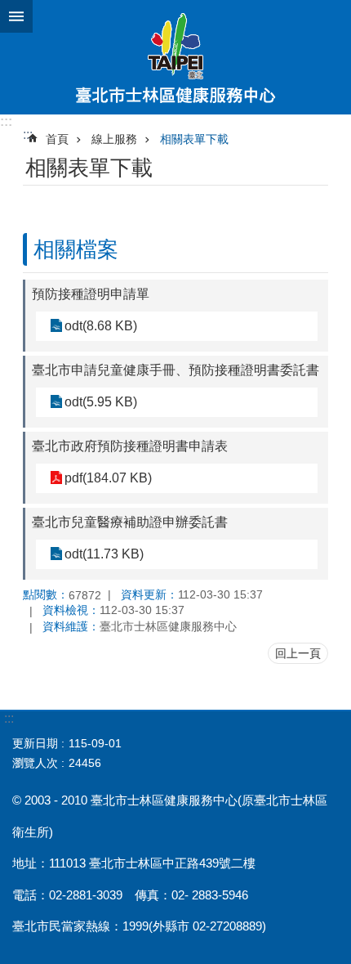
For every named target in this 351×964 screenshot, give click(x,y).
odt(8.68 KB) (100, 326)
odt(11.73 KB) (104, 554)
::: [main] (28, 134)
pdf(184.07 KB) (108, 478)
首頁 (57, 139)
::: (6, 121)
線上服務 (114, 139)
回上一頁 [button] (298, 653)
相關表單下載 (194, 139)
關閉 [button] (16, 16)
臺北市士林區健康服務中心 (175, 57)
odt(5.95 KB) (100, 402)
